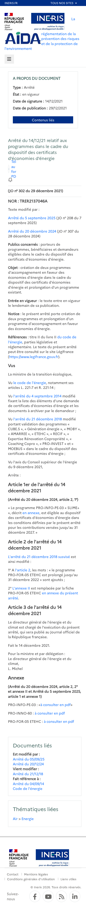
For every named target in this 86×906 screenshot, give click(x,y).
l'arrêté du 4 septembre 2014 (37, 395)
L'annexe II (21, 588)
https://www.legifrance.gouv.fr (33, 356)
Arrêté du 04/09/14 (28, 783)
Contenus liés (43, 119)
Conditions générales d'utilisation (31, 879)
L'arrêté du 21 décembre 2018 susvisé (39, 556)
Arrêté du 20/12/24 (28, 763)
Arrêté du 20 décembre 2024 (32, 231)
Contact (12, 874)
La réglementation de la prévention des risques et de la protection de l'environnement (42, 33)
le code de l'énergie (29, 382)
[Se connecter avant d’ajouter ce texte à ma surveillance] (10, 179)
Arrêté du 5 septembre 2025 (31, 217)
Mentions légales (36, 874)
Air (15, 818)
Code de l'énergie (27, 788)
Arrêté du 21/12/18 (28, 773)
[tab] (9, 59)
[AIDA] (23, 38)
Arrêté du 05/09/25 (28, 759)
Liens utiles (68, 879)
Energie (28, 818)
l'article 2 (22, 569)
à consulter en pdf (55, 704)
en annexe (30, 512)
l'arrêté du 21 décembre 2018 (37, 418)
